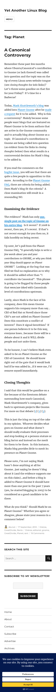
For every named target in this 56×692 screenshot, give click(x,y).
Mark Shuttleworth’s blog (28, 105)
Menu (9, 19)
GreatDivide (10, 530)
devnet (12, 527)
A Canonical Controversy (17, 52)
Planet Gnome (26, 109)
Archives (9, 648)
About (8, 619)
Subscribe (10, 633)
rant (26, 533)
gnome (45, 530)
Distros (43, 527)
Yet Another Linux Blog (25, 10)
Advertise (10, 641)
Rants (20, 530)
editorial (37, 530)
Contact (9, 626)
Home (8, 612)
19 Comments (37, 533)
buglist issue (11, 172)
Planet (20, 533)
